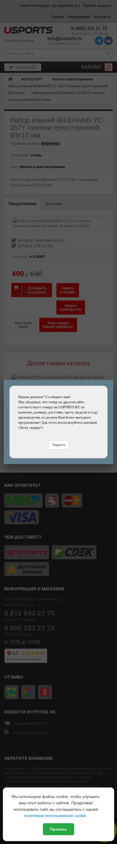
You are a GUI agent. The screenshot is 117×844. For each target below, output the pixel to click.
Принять (58, 829)
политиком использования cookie (55, 815)
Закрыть (58, 444)
